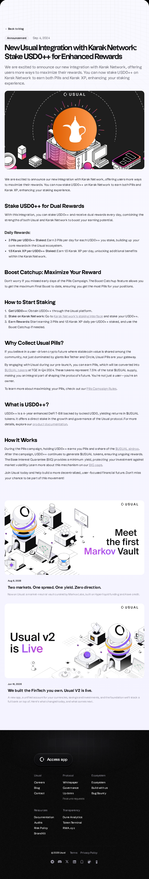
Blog (37, 788)
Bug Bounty (99, 793)
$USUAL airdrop (127, 449)
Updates (68, 793)
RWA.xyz (69, 828)
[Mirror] (82, 862)
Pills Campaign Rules (101, 388)
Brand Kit (40, 833)
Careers (39, 782)
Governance (71, 788)
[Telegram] (52, 862)
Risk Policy (41, 828)
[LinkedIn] (74, 862)
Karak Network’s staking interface (78, 316)
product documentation (50, 424)
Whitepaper (70, 782)
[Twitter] (67, 862)
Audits (38, 822)
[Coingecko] (89, 862)
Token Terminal (72, 822)
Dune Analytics (72, 817)
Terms (73, 853)
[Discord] (60, 862)
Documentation (44, 817)
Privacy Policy (89, 853)
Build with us (100, 788)
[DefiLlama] (96, 862)
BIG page (95, 465)
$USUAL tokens (16, 370)
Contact (39, 793)
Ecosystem (99, 782)
